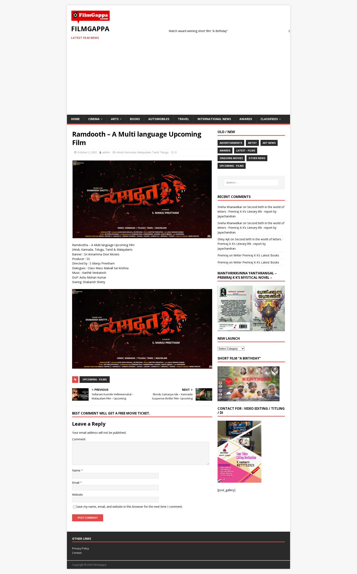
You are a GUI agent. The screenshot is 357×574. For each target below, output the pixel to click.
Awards (245, 119)
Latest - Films (245, 150)
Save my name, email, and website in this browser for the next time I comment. (129, 507)
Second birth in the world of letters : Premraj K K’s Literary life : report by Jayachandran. (251, 211)
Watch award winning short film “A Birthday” (180, 31)
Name (76, 470)
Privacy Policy (80, 548)
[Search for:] (251, 182)
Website (77, 495)
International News (214, 119)
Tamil (155, 152)
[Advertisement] (178, 84)
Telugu (164, 152)
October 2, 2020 (87, 152)
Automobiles (158, 119)
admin (106, 152)
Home (75, 119)
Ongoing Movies (231, 158)
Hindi (120, 152)
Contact (77, 553)
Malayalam (144, 152)
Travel (183, 119)
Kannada (130, 152)
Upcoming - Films (95, 379)
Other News (257, 158)
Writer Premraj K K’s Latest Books (256, 255)
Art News (269, 143)
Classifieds (269, 119)
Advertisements (231, 143)
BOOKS (135, 119)
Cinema (94, 119)
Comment (79, 439)
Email (76, 483)
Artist (252, 143)
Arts (115, 119)
